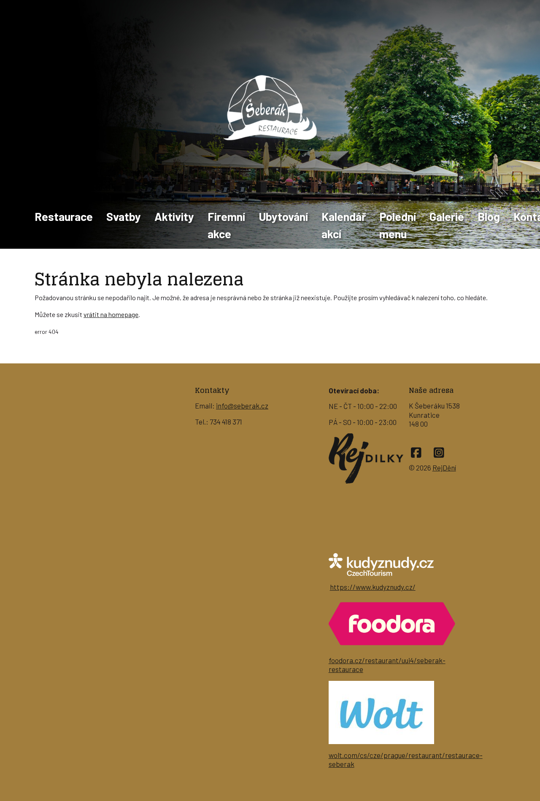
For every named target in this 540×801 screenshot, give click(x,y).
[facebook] (416, 452)
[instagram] (439, 452)
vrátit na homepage (111, 314)
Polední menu (397, 225)
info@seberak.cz (242, 405)
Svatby (123, 216)
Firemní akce (226, 225)
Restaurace (64, 216)
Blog (489, 216)
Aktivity (174, 216)
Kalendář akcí (343, 225)
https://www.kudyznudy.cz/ (373, 587)
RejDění (444, 467)
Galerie (446, 216)
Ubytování (283, 216)
